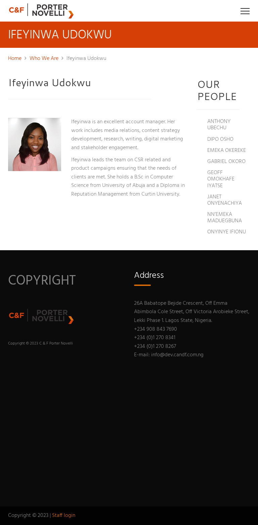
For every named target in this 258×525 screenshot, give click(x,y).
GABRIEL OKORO (226, 161)
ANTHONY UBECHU (218, 124)
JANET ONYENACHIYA (224, 200)
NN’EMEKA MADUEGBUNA (224, 217)
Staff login (63, 515)
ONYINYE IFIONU (226, 232)
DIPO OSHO (220, 139)
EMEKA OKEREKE (226, 150)
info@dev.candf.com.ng (177, 355)
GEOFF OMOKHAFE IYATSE (220, 179)
